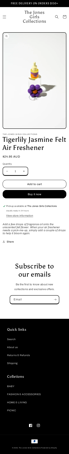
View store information (19, 215)
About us (12, 347)
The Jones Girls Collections (30, 448)
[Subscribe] (55, 299)
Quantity (7, 164)
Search (11, 339)
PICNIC (11, 410)
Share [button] (10, 241)
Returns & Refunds (18, 355)
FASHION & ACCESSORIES (24, 394)
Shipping (12, 363)
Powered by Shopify (49, 448)
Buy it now (34, 194)
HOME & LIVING (17, 402)
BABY (10, 386)
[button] (4, 17)
